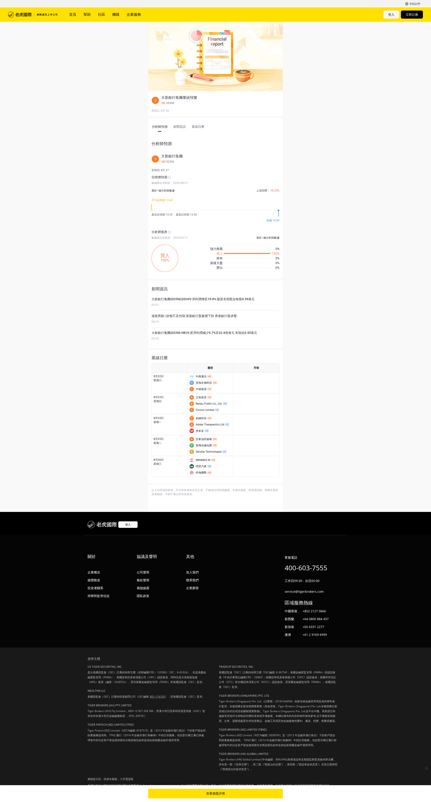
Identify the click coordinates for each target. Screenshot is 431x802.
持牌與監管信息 (99, 596)
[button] (215, 100)
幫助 (87, 14)
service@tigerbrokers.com (304, 591)
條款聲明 (143, 580)
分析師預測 (159, 126)
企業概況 (94, 572)
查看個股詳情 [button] (215, 793)
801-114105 (157, 696)
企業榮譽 (192, 588)
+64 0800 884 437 (316, 619)
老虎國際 (32, 15)
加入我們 (192, 572)
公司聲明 (143, 572)
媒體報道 (94, 580)
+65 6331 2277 (313, 627)
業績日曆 (198, 126)
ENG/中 (415, 4)
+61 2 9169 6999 (315, 634)
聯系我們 (192, 580)
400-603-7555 (306, 567)
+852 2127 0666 (314, 611)
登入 (391, 14)
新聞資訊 (179, 126)
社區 (101, 14)
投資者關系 (95, 588)
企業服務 (134, 14)
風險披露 (143, 588)
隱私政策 (143, 596)
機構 (115, 14)
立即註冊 (412, 14)
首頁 (72, 14)
